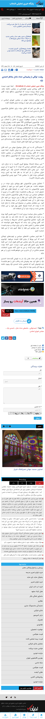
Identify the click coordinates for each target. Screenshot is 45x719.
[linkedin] (14, 338)
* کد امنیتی (38, 407)
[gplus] (10, 338)
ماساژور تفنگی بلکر (36, 596)
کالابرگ (40, 620)
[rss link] (15, 697)
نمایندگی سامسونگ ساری (33, 605)
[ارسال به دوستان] (5, 70)
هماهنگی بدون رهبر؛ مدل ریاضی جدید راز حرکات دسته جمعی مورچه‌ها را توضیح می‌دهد (18, 38)
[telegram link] (11, 697)
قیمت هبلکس (38, 634)
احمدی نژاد (10, 328)
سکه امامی (39, 662)
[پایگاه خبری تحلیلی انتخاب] (40, 3)
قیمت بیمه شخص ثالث (34, 639)
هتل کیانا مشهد (37, 591)
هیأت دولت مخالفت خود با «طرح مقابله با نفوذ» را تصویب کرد (23, 542)
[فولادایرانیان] (22, 276)
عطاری (40, 601)
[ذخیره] (9, 70)
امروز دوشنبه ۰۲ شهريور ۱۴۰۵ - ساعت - (28, 10)
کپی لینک (6, 314)
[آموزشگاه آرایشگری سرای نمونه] (22, 301)
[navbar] (43, 9)
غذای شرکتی (38, 610)
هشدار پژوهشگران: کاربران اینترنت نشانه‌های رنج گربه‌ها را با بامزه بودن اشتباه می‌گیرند (19, 51)
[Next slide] (4, 426)
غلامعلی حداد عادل (22, 328)
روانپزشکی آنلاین (37, 677)
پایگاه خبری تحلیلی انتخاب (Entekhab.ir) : (29, 86)
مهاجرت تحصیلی (37, 629)
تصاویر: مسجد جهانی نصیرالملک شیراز (28, 469)
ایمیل (40, 378)
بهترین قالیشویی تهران (34, 658)
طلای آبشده (38, 672)
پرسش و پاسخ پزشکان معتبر (32, 567)
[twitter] (3, 338)
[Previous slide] (10, 426)
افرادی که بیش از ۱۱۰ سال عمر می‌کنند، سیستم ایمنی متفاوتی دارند (19, 25)
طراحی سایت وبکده (36, 648)
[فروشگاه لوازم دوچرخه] (22, 289)
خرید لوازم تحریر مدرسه (34, 572)
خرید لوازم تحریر (37, 582)
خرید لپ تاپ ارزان (36, 586)
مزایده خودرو (38, 653)
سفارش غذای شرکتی (35, 643)
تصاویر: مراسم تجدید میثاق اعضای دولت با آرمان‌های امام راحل (23, 555)
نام (41, 370)
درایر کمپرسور (38, 615)
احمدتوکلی (33, 328)
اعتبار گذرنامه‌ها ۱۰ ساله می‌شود (32, 558)
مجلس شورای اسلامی (37, 331)
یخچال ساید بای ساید (35, 577)
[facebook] (6, 338)
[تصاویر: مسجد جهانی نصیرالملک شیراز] (22, 448)
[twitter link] (6, 697)
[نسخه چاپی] (2, 70)
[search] (2, 10)
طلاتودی (40, 624)
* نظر (40, 386)
